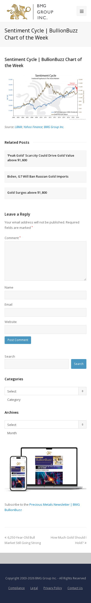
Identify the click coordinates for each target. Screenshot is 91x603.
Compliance (16, 588)
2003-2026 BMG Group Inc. (38, 578)
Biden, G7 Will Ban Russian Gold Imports (37, 176)
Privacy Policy (52, 588)
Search (10, 356)
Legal (34, 588)
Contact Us (75, 588)
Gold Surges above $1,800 (27, 192)
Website (11, 322)
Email (8, 304)
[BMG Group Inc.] (30, 11)
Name (9, 287)
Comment (13, 238)
